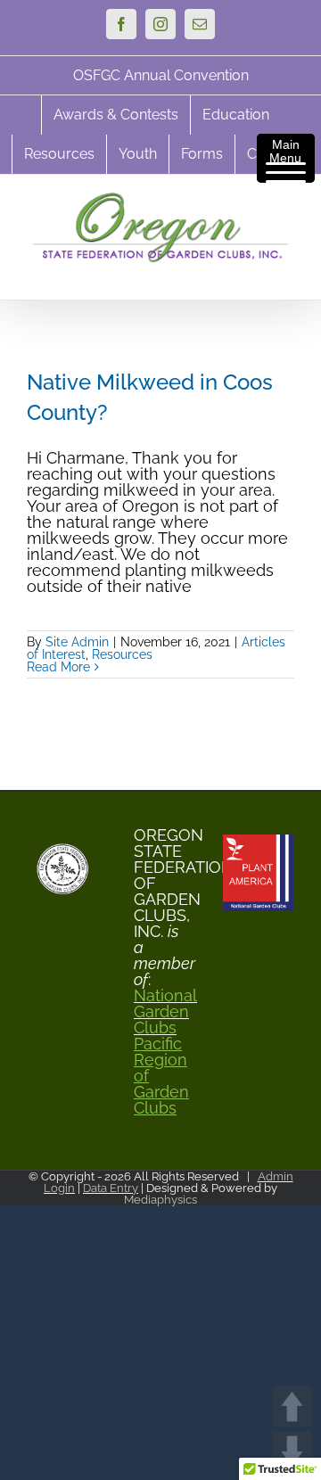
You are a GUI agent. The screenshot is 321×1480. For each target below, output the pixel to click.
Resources (122, 654)
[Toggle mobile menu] (285, 272)
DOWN (292, 1451)
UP (292, 1406)
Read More (58, 667)
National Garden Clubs (160, 1012)
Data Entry (110, 1188)
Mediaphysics (160, 1199)
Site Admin (77, 642)
